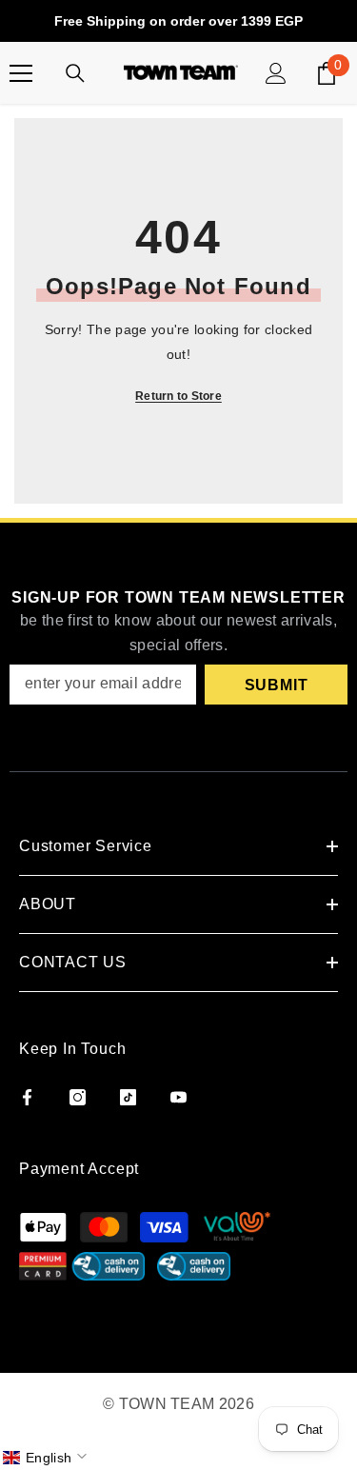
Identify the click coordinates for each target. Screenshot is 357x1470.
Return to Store (178, 396)
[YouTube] (178, 1097)
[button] (46, 1457)
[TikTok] (128, 1097)
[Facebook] (27, 1097)
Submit (276, 685)
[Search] (75, 73)
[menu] (21, 73)
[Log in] (276, 73)
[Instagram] (77, 1097)
